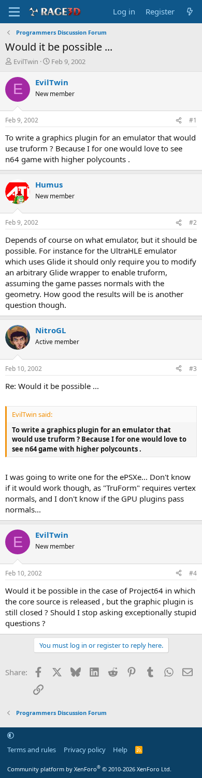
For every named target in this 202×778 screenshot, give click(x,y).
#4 (193, 573)
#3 (193, 368)
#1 (193, 120)
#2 (193, 222)
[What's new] (190, 11)
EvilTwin (25, 61)
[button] (10, 735)
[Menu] (14, 12)
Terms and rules (31, 749)
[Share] (178, 121)
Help (120, 749)
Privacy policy (85, 749)
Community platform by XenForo (89, 769)
